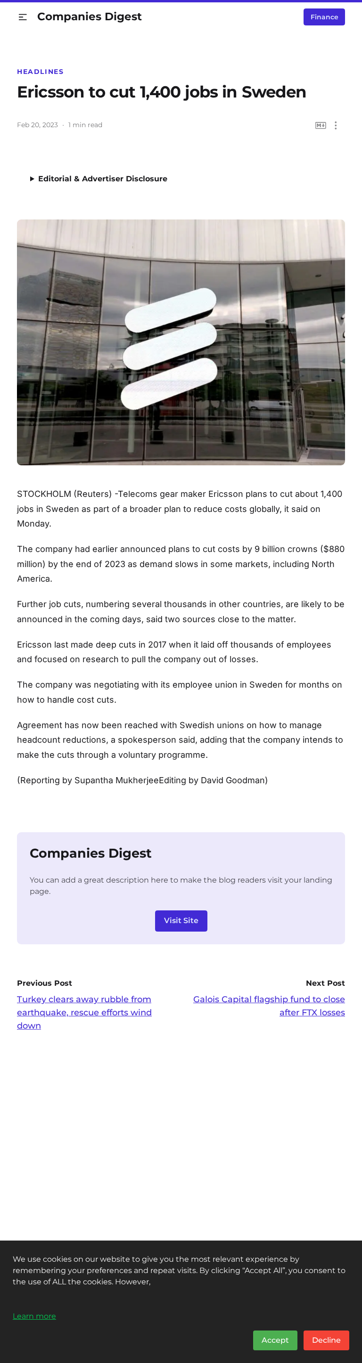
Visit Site (181, 920)
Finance (324, 17)
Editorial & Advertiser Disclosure (102, 178)
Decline (326, 1340)
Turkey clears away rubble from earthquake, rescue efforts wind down (84, 1012)
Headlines (40, 71)
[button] (22, 17)
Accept (275, 1340)
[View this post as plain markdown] (320, 125)
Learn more (34, 1316)
